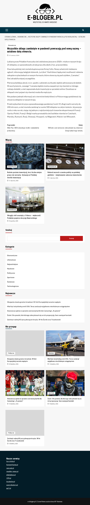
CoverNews (41, 501)
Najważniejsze (12, 264)
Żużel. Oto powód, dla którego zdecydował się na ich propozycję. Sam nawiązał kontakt (39, 315)
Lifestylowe (11, 260)
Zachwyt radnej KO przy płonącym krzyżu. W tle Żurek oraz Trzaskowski (34, 320)
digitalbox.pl (11, 475)
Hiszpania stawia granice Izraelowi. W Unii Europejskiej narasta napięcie (34, 302)
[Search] (83, 30)
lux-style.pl (10, 461)
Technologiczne (13, 286)
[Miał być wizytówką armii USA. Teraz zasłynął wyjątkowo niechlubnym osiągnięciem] (65, 343)
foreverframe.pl (12, 465)
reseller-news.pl (12, 471)
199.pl (8, 478)
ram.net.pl (10, 468)
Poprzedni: (23, 128)
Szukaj (8, 230)
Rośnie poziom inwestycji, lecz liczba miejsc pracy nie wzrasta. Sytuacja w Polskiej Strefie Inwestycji (24, 175)
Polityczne (11, 273)
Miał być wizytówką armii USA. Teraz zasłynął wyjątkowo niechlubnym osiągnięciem (38, 306)
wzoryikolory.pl (12, 485)
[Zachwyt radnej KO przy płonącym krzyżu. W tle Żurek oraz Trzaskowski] (24, 423)
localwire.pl (10, 481)
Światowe (10, 282)
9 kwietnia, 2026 (53, 404)
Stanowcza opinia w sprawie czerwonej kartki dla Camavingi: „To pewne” (33, 311)
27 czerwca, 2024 (14, 55)
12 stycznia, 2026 (13, 180)
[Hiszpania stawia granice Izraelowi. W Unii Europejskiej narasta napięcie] (24, 343)
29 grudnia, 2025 (13, 221)
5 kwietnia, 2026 (13, 443)
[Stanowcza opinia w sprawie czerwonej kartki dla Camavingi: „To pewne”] (24, 383)
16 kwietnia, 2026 (54, 364)
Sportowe (10, 277)
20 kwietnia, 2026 (13, 364)
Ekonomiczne (12, 45)
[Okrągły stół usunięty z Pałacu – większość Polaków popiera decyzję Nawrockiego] (24, 200)
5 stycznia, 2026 (53, 178)
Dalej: (65, 128)
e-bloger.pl (45, 17)
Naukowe (10, 269)
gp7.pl (8, 488)
